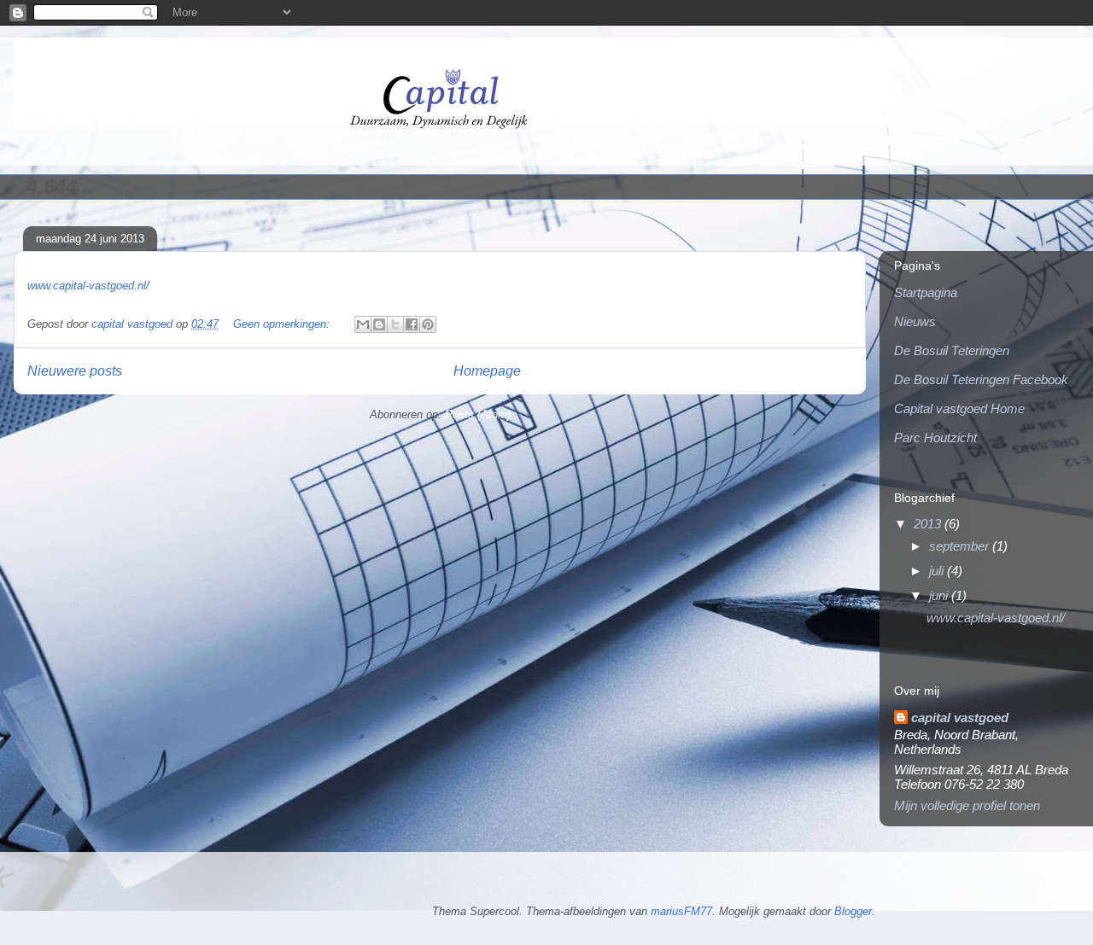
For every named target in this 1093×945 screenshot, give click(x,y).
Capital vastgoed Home (959, 408)
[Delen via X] (395, 324)
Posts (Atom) (478, 414)
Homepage (487, 371)
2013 (929, 523)
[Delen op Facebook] (411, 324)
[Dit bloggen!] (379, 324)
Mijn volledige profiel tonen (967, 805)
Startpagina (925, 292)
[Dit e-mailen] (362, 324)
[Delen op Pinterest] (427, 324)
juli (938, 570)
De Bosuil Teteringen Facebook (981, 379)
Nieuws (915, 321)
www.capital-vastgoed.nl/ (88, 285)
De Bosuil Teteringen (951, 350)
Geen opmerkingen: (283, 324)
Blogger (853, 911)
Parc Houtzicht (935, 437)
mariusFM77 (681, 911)
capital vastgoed (959, 717)
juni (940, 595)
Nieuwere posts (74, 371)
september (960, 546)
